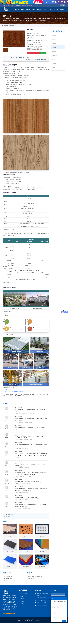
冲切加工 (22, 596)
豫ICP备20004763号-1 (47, 620)
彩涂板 (53, 39)
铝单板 (22, 9)
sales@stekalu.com (28, 5)
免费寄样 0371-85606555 (33, 53)
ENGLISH (62, 5)
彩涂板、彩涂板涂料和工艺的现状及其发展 (14, 391)
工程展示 (44, 9)
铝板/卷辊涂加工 (23, 593)
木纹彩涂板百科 (8, 389)
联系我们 (62, 9)
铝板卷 (33, 9)
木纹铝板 (14, 25)
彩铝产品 (17, 9)
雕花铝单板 (54, 55)
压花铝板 (54, 43)
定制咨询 (43, 53)
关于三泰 (56, 9)
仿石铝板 (54, 51)
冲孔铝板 (28, 9)
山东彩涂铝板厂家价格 (8, 576)
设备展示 (50, 9)
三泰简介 (22, 603)
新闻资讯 (39, 9)
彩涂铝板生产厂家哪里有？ (9, 581)
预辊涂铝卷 (54, 35)
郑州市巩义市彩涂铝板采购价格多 (35, 576)
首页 (5, 25)
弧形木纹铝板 (10, 514)
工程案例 (22, 598)
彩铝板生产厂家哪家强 (8, 578)
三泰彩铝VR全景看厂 (34, 2)
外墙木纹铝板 (10, 517)
